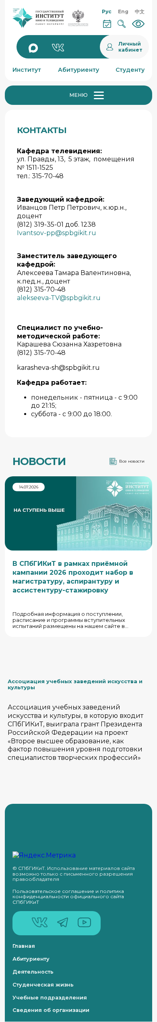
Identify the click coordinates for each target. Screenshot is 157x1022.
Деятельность (33, 972)
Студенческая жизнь (43, 985)
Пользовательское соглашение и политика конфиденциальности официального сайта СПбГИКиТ (68, 896)
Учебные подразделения (49, 998)
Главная (23, 946)
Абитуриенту (31, 959)
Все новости (132, 461)
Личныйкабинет (130, 47)
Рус (107, 11)
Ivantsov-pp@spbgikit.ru (56, 233)
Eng (123, 11)
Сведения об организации (50, 1010)
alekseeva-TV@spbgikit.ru (59, 298)
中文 (140, 11)
